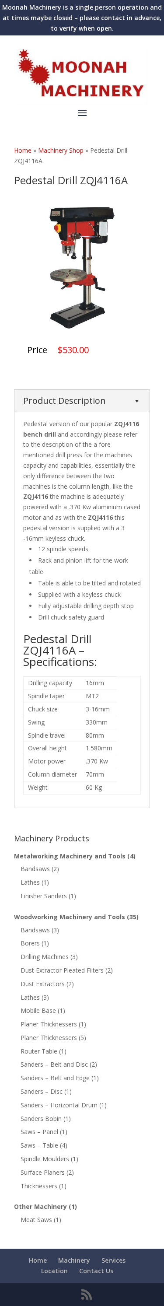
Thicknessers (39, 1186)
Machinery (74, 1260)
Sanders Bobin (41, 1118)
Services (113, 1260)
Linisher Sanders (44, 896)
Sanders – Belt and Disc (54, 1064)
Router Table (39, 1051)
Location (54, 1271)
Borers (30, 943)
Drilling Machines (45, 956)
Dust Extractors (43, 984)
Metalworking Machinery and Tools (70, 856)
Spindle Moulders (45, 1159)
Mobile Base (38, 1010)
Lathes (30, 882)
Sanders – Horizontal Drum (59, 1105)
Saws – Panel (39, 1131)
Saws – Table (39, 1145)
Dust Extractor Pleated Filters (62, 970)
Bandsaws (35, 869)
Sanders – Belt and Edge (55, 1078)
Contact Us (96, 1271)
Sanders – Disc (42, 1091)
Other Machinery (40, 1206)
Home (38, 1260)
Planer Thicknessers (49, 1024)
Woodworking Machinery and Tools (69, 917)
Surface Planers (43, 1172)
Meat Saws (36, 1219)
